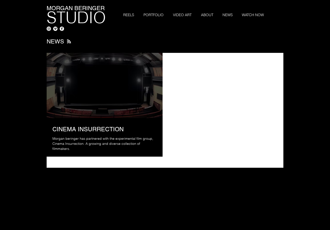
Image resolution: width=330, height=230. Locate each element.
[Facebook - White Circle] (62, 29)
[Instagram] (49, 29)
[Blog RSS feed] (68, 41)
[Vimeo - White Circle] (55, 29)
